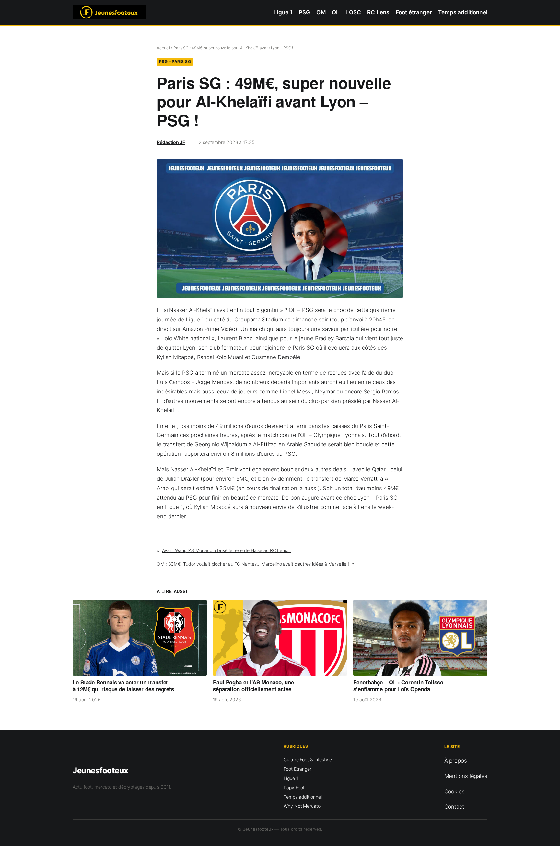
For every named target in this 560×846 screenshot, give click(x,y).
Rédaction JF (171, 142)
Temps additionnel (302, 797)
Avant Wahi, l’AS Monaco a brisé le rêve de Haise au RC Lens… (226, 550)
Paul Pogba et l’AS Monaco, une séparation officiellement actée (253, 686)
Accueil (163, 47)
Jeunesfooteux (100, 770)
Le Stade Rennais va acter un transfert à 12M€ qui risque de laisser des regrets (123, 686)
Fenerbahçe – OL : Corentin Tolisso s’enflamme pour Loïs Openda (398, 686)
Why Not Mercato (302, 806)
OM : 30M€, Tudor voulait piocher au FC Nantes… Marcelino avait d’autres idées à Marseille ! (253, 564)
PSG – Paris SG (175, 61)
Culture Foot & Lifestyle (308, 759)
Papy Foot (294, 787)
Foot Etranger (297, 769)
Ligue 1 (291, 778)
